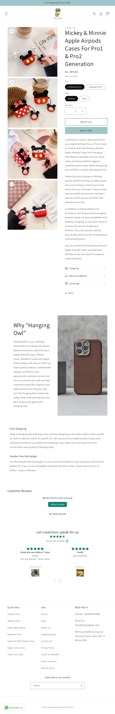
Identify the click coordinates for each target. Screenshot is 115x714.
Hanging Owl (53, 707)
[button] (6, 13)
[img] (57, 536)
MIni (85, 98)
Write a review (57, 504)
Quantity (68, 105)
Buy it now (86, 130)
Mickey (71, 98)
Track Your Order (15, 654)
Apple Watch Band (16, 627)
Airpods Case (13, 614)
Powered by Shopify (66, 707)
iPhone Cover (13, 621)
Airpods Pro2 (95, 87)
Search (44, 614)
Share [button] (71, 293)
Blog (43, 621)
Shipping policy (48, 634)
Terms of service (49, 661)
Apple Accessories (16, 647)
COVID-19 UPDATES (50, 654)
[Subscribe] (81, 685)
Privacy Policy (47, 647)
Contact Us (46, 641)
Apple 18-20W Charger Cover (21, 641)
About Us (45, 627)
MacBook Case (14, 634)
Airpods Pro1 (74, 87)
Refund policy (48, 668)
